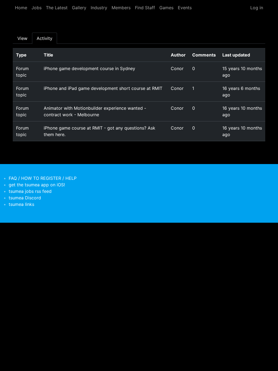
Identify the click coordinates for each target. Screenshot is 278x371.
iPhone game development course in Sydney (89, 68)
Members (121, 7)
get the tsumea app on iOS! (37, 184)
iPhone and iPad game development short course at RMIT (103, 88)
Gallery (79, 7)
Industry (99, 7)
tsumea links (21, 204)
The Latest (57, 7)
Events (185, 7)
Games (166, 7)
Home (21, 7)
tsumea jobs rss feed (30, 191)
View (22, 38)
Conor (177, 68)
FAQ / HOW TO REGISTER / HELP (43, 178)
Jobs (36, 7)
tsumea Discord (25, 197)
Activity (44, 38)
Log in (256, 7)
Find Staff (145, 7)
